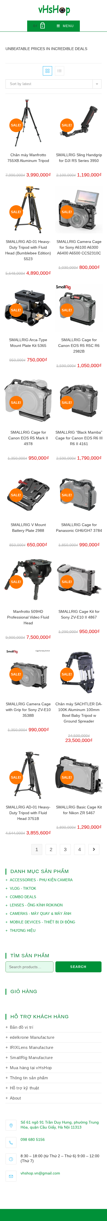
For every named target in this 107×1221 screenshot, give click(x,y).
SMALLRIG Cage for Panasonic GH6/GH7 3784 (79, 528)
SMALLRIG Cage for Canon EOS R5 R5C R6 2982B (79, 345)
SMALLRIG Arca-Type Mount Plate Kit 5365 (28, 343)
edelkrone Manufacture (32, 1037)
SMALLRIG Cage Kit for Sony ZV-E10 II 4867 (79, 614)
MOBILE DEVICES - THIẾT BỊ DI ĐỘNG (42, 922)
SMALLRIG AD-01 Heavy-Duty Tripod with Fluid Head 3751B (28, 813)
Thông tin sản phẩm (29, 1077)
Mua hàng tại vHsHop (31, 1067)
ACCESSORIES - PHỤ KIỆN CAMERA (41, 880)
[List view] (59, 71)
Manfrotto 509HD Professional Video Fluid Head (28, 617)
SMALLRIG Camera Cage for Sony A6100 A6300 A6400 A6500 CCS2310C (79, 247)
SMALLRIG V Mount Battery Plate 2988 (28, 528)
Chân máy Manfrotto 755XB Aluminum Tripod (28, 158)
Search (78, 967)
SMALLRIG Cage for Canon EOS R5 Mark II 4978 (28, 438)
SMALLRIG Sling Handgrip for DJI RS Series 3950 (79, 158)
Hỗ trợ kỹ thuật (24, 1088)
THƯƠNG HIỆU (22, 931)
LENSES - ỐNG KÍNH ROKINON (36, 905)
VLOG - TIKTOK (23, 888)
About (15, 1098)
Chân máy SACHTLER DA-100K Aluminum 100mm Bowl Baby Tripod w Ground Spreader (78, 712)
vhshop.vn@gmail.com (40, 1173)
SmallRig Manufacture (31, 1057)
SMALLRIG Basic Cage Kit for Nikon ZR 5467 (79, 810)
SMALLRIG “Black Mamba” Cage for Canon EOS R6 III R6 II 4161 (79, 438)
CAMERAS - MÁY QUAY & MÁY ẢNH (40, 914)
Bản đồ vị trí (21, 1027)
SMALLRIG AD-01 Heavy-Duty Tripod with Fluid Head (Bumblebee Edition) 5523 (28, 250)
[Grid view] (47, 71)
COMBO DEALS (23, 897)
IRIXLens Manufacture (32, 1047)
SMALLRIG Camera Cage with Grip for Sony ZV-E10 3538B (28, 710)
